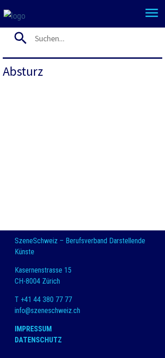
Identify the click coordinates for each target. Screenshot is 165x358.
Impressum (33, 328)
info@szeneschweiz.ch (47, 310)
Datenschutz (38, 340)
